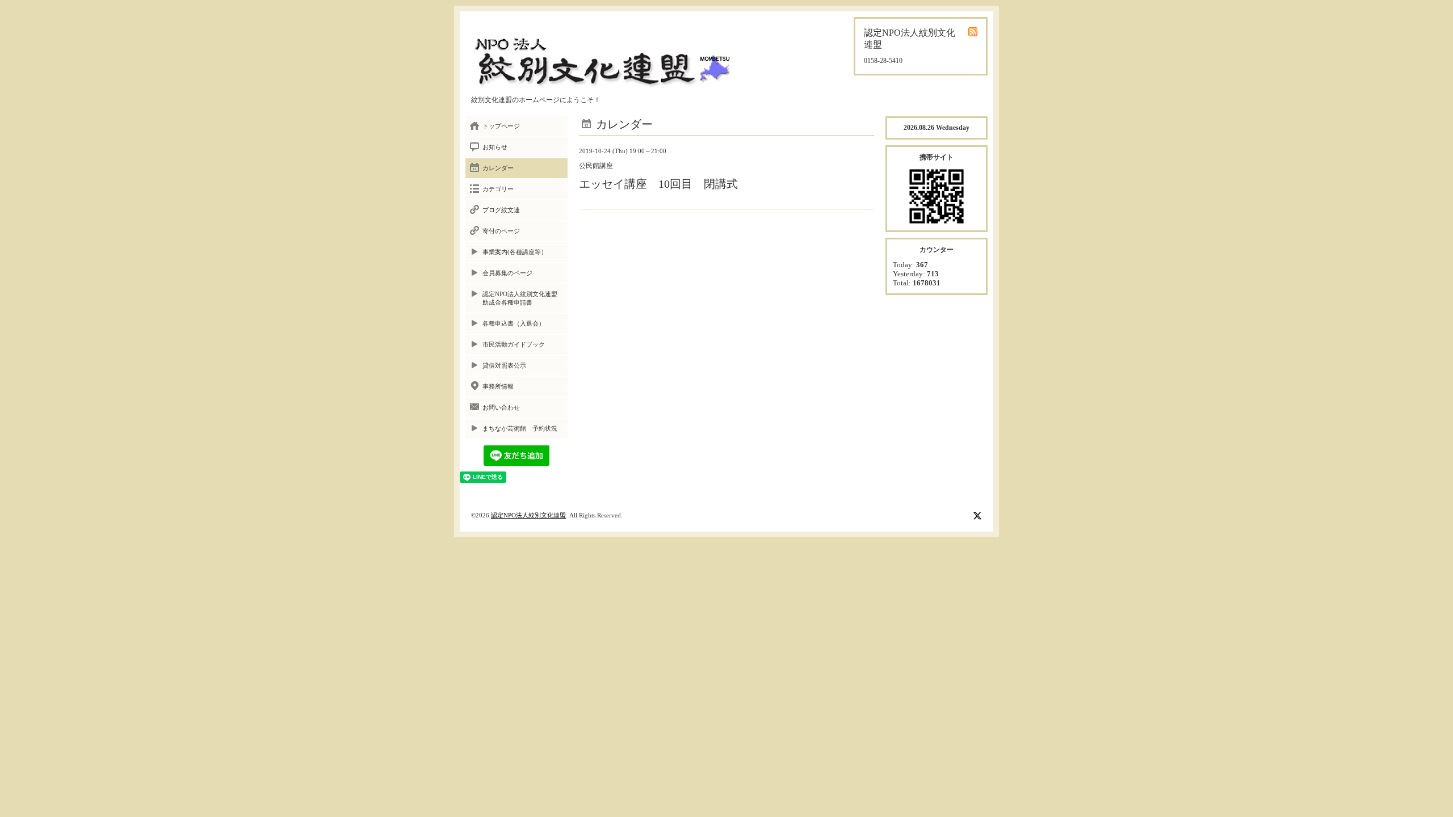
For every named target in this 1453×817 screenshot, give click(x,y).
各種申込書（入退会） (513, 323)
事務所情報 (498, 386)
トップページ (501, 126)
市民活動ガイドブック (513, 344)
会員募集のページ (507, 272)
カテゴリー (498, 189)
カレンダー (498, 168)
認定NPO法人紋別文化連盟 (528, 515)
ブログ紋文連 (501, 210)
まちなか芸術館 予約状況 (519, 428)
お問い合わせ (501, 407)
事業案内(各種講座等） (514, 252)
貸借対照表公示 (504, 365)
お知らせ (494, 147)
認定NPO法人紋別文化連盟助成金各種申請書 (519, 298)
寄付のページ (501, 231)
